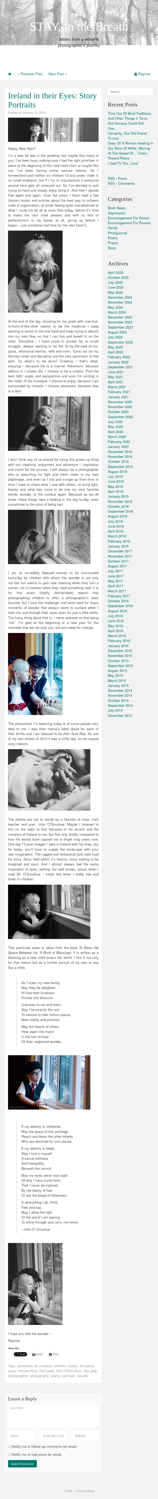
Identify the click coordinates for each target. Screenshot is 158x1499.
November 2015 (120, 655)
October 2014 (118, 700)
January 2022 (118, 361)
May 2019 (115, 486)
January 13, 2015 (34, 112)
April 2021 (115, 381)
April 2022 (115, 351)
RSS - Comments (121, 183)
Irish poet (46, 1370)
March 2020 (117, 436)
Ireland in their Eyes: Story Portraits (52, 100)
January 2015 (118, 685)
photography (39, 1375)
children (60, 1365)
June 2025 (116, 287)
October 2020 (118, 411)
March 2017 (117, 590)
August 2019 (117, 471)
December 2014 (120, 690)
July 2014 (115, 710)
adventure (25, 1365)
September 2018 (120, 511)
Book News (116, 207)
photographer (18, 1375)
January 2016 (118, 645)
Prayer (113, 242)
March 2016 (117, 635)
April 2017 (115, 585)
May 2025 (115, 292)
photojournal (117, 232)
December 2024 (120, 297)
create (73, 1365)
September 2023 (120, 327)
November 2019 (120, 456)
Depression (116, 212)
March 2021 (117, 386)
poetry (55, 1375)
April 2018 (115, 531)
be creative (43, 1365)
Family (113, 227)
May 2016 (115, 625)
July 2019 (115, 476)
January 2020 (118, 446)
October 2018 (118, 506)
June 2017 (116, 575)
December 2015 (120, 650)
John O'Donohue (68, 1370)
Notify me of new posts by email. (37, 1454)
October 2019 (118, 461)
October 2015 (118, 660)
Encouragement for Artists (128, 217)
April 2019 (115, 491)
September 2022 (120, 342)
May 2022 (115, 346)
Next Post (57, 73)
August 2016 (117, 610)
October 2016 (118, 600)
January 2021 (118, 396)
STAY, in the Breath (79, 26)
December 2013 (120, 715)
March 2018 (117, 535)
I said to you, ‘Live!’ (123, 163)
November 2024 (120, 302)
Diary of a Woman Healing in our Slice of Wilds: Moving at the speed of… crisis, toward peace (130, 150)
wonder (82, 1375)
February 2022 (119, 356)
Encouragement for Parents (129, 222)
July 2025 (115, 282)
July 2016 (115, 615)
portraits (68, 1375)
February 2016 (119, 640)
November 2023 (120, 321)
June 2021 (116, 371)
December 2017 (120, 550)
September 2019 (120, 466)
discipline (87, 1365)
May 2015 (115, 675)
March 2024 (117, 312)
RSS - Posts (117, 178)
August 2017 (117, 565)
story (112, 247)
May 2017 (115, 580)
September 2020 (120, 416)
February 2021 (119, 391)
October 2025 (118, 277)
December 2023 (120, 317)
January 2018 (118, 546)
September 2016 (120, 605)
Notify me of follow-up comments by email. (44, 1446)
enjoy (12, 1370)
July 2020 (115, 421)
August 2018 (117, 516)
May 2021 (115, 376)
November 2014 (120, 695)
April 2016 (115, 630)
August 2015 (117, 670)
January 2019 (118, 496)
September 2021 (120, 366)
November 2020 (120, 406)
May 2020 (115, 426)
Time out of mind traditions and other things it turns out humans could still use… (129, 121)
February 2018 (119, 541)
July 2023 (115, 336)
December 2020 (120, 401)
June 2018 (116, 526)
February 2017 (119, 595)
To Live (113, 138)
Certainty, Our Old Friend (127, 133)
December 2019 (120, 451)
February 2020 (119, 441)
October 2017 (118, 560)
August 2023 (117, 332)
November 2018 (120, 501)
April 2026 (115, 272)
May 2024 (115, 307)
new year (90, 1370)
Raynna (144, 73)
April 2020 (115, 431)
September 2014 (120, 705)
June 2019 (116, 481)
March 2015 (117, 680)
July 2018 (115, 521)
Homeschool (27, 1370)
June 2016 (116, 620)
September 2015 (120, 665)
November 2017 (120, 556)
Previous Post (31, 73)
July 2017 (115, 570)
